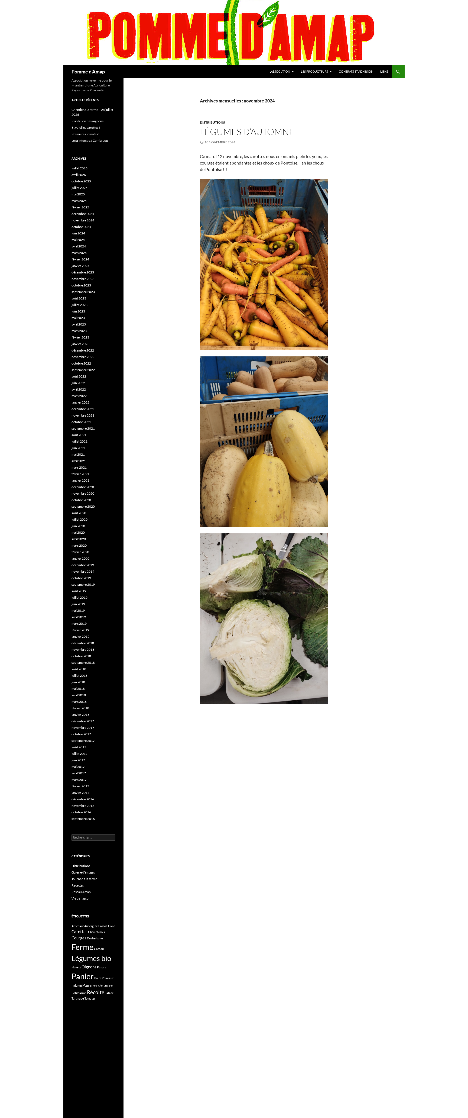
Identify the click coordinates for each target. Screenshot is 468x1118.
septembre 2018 (83, 663)
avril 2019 (79, 617)
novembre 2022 (83, 357)
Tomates (90, 998)
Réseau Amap (81, 892)
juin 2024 (78, 233)
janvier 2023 (80, 344)
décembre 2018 (83, 643)
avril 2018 (79, 695)
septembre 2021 (83, 428)
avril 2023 (79, 324)
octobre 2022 (81, 363)
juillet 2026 (79, 168)
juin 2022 (78, 383)
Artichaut (78, 926)
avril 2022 (79, 389)
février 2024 (80, 259)
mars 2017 (79, 780)
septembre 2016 (83, 819)
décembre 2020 (83, 487)
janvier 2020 (80, 558)
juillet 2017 (79, 754)
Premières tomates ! (85, 134)
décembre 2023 (83, 272)
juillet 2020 (79, 519)
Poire (97, 978)
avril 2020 (79, 539)
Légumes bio (91, 958)
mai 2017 (78, 767)
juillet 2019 (79, 597)
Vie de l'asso (80, 898)
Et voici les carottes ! (86, 127)
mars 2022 (79, 396)
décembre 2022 (83, 350)
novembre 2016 (83, 806)
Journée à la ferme (84, 879)
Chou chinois (96, 932)
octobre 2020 (81, 500)
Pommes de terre (97, 985)
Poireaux (108, 978)
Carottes (79, 931)
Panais (101, 967)
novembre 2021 (83, 415)
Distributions (212, 122)
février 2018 (80, 708)
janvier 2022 (80, 402)
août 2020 (79, 513)
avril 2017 (79, 773)
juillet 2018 (79, 676)
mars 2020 (79, 545)
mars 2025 (79, 201)
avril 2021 (79, 461)
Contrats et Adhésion (356, 71)
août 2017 (79, 747)
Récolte (95, 992)
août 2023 (79, 298)
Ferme (82, 947)
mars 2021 (79, 467)
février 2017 (80, 786)
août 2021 (79, 435)
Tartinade (78, 998)
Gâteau (99, 949)
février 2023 (80, 337)
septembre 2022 (83, 370)
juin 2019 (78, 604)
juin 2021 (78, 448)
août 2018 (79, 669)
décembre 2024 (83, 214)
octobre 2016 (81, 812)
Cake (111, 926)
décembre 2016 (83, 799)
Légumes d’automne (247, 131)
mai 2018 (78, 689)
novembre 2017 (83, 728)
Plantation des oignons (87, 121)
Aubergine (91, 926)
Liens (384, 71)
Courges (79, 937)
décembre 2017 (83, 721)
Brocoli (103, 926)
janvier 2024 (80, 266)
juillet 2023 (79, 305)
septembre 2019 (83, 584)
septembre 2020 (83, 506)
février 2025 (80, 207)
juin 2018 (78, 682)
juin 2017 (78, 760)
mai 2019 (78, 610)
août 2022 (79, 376)
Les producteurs (314, 71)
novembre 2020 (83, 493)
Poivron (77, 985)
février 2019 (80, 630)
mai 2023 (78, 318)
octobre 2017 (81, 734)
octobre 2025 (81, 181)
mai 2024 (78, 240)
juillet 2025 (79, 188)
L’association (279, 71)
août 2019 (79, 591)
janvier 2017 (80, 793)
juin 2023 (78, 311)
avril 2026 (79, 175)
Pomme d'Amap (88, 72)
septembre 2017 (83, 741)
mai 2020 (78, 532)
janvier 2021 (80, 480)
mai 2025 (78, 194)
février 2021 (80, 474)
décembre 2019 (83, 565)
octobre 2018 (81, 656)
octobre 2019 (81, 578)
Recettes (78, 885)
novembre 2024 (83, 220)
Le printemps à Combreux (90, 140)
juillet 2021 (79, 441)
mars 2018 (79, 702)
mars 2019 (79, 623)
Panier (83, 976)
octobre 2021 (81, 422)
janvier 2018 (80, 715)
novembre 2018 (83, 649)
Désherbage (95, 938)
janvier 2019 (80, 636)
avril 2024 (79, 246)
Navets (76, 967)
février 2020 (80, 552)
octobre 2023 (81, 285)
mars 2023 (79, 331)
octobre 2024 (81, 227)
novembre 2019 (83, 571)
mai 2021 (78, 454)
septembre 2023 (83, 292)
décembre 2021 (83, 409)
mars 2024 (79, 253)
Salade (109, 993)
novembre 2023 (83, 279)
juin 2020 (78, 526)
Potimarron (79, 993)
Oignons (89, 966)
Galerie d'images (83, 872)
